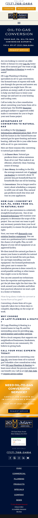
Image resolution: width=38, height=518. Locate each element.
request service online (13, 374)
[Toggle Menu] (19, 23)
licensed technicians (10, 216)
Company (19, 495)
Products (19, 484)
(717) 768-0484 (19, 3)
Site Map (19, 511)
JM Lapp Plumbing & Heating (18, 365)
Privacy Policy (19, 507)
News (19, 500)
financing (27, 108)
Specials (19, 489)
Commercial (19, 473)
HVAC (19, 468)
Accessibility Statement (19, 509)
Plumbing (19, 479)
